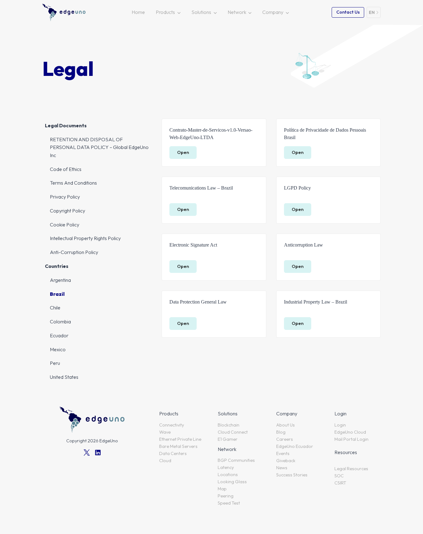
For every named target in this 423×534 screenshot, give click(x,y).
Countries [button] (56, 266)
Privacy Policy (65, 197)
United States (64, 377)
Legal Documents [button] (66, 125)
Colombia (60, 321)
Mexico (58, 349)
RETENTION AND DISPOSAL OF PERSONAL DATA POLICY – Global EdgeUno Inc (99, 147)
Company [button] (272, 12)
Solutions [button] (201, 12)
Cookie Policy (64, 224)
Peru (55, 363)
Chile (55, 307)
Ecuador (59, 335)
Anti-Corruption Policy (74, 252)
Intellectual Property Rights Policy (85, 238)
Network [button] (237, 12)
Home (138, 12)
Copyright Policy (67, 211)
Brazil (57, 294)
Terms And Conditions (73, 183)
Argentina (60, 280)
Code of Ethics (65, 169)
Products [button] (165, 12)
